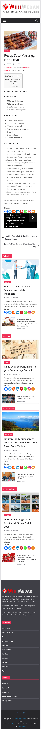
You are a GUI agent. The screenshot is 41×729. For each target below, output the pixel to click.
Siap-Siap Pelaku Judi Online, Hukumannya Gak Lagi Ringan (21, 237)
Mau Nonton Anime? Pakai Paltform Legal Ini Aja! (25, 397)
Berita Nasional (7, 633)
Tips (3, 671)
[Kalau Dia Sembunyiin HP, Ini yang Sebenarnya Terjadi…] (20, 349)
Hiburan (7, 51)
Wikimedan (8, 68)
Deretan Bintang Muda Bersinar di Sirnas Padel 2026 (17, 523)
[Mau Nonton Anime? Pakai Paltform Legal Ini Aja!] (8, 399)
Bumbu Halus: (13, 84)
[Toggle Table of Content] (18, 76)
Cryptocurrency (7, 641)
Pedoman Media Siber (9, 696)
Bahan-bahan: (13, 82)
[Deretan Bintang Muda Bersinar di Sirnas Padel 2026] (20, 502)
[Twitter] (10, 211)
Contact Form (6, 688)
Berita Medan (8, 434)
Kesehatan (5, 654)
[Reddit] (14, 211)
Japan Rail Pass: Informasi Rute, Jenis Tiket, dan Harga (20, 245)
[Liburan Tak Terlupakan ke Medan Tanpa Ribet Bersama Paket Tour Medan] (20, 421)
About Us (5, 684)
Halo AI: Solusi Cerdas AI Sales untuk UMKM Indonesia (17, 290)
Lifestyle (5, 658)
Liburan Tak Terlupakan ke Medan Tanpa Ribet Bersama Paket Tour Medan (20, 442)
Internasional (6, 650)
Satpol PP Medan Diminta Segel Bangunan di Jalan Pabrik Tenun (25, 477)
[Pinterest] (21, 211)
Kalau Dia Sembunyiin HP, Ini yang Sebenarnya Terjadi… (20, 368)
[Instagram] (29, 211)
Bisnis (4, 637)
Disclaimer (5, 692)
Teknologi (7, 282)
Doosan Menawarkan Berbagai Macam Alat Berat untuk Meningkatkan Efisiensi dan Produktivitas (27, 323)
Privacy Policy (7, 701)
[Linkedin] (18, 211)
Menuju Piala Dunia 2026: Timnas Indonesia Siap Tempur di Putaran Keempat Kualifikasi (26, 558)
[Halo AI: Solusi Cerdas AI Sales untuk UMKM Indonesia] (20, 269)
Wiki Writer (17, 298)
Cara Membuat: (13, 86)
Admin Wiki (18, 64)
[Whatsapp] (25, 211)
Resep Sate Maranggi (13, 79)
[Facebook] (6, 211)
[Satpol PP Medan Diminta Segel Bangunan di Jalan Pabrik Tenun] (8, 478)
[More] (33, 211)
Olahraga (7, 515)
